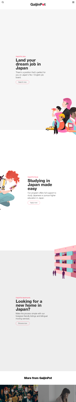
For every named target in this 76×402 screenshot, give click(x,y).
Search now (22, 82)
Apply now (33, 203)
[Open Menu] (73, 2)
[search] (2, 2)
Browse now (22, 323)
